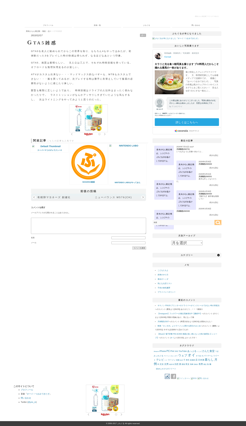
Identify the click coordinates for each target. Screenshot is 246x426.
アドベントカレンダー (171, 356)
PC (168, 351)
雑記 (205, 364)
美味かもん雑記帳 (207, 16)
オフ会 (198, 356)
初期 (178, 360)
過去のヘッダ (163, 279)
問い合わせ (196, 25)
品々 (143, 35)
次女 (162, 364)
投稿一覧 (97, 25)
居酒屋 (192, 360)
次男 (166, 364)
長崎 (191, 364)
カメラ (204, 356)
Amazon (156, 351)
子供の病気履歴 (164, 288)
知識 (170, 364)
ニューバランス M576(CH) (113, 197)
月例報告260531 (205, 176)
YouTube (183, 351)
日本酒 (201, 360)
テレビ (160, 359)
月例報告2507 (163, 321)
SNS (176, 351)
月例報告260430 (205, 194)
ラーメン (172, 360)
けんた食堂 (208, 351)
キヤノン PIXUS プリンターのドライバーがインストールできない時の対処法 (188, 305)
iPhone (162, 351)
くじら (199, 351)
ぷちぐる (146, 25)
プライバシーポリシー (167, 292)
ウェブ (182, 355)
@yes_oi (32, 402)
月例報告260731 (183, 149)
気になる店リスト (165, 283)
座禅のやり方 (163, 275)
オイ (172, 338)
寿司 (187, 360)
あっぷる (192, 351)
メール (33, 243)
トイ (165, 360)
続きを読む (213, 155)
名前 (33, 238)
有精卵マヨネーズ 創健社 (54, 197)
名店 (181, 360)
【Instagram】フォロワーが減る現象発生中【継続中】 (180, 314)
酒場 (183, 364)
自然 (176, 364)
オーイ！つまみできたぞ (38, 394)
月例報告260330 (183, 211)
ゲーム (210, 356)
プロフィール (48, 25)
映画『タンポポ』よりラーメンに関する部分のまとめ (179, 326)
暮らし (209, 359)
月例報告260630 (205, 164)
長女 (187, 364)
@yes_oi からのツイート (166, 369)
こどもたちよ (163, 270)
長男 (201, 364)
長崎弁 (196, 364)
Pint (172, 351)
